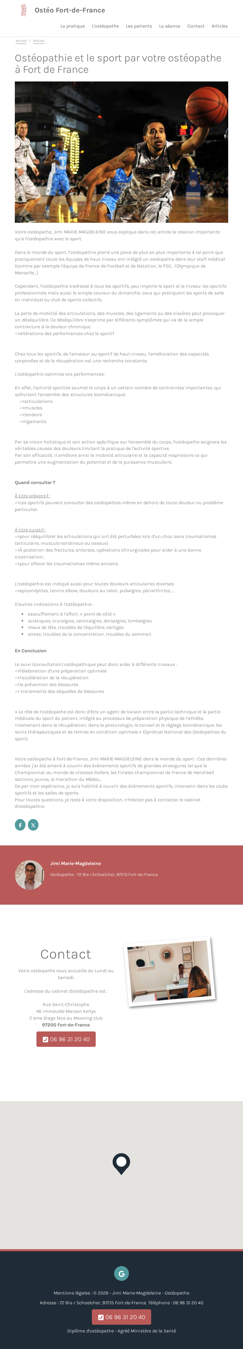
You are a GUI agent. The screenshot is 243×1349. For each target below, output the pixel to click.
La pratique (72, 26)
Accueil (21, 41)
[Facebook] (20, 825)
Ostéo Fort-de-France (70, 10)
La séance (169, 26)
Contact (195, 26)
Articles (220, 26)
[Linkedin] (33, 825)
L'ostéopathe (105, 26)
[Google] (121, 1273)
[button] (121, 1164)
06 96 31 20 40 (69, 1039)
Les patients (139, 26)
